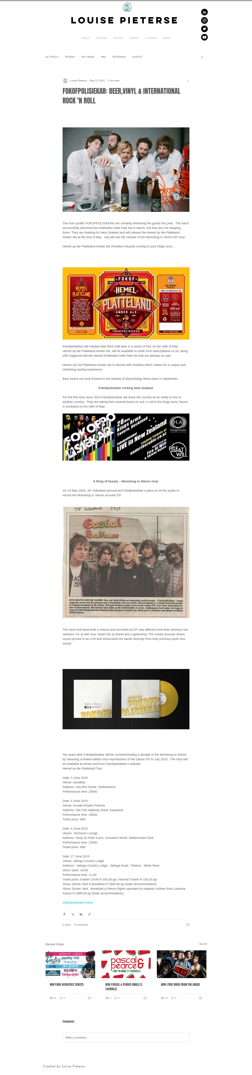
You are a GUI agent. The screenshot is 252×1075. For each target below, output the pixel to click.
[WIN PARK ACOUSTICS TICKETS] (70, 964)
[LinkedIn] (204, 12)
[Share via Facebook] (64, 914)
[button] (102, 36)
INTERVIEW (119, 56)
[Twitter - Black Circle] (204, 29)
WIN (103, 56)
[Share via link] (89, 914)
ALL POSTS (51, 56)
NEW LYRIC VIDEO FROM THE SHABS (180, 984)
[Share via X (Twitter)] (72, 914)
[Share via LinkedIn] (81, 914)
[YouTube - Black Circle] (204, 37)
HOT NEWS (87, 56)
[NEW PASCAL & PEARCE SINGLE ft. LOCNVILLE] (126, 964)
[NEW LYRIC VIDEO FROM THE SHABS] (181, 964)
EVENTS (137, 56)
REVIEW (69, 56)
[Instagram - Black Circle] (204, 20)
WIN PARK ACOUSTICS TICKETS (66, 984)
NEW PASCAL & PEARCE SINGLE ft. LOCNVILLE (124, 986)
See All (203, 943)
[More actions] (187, 80)
